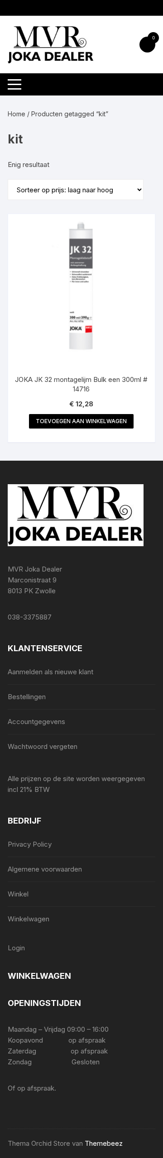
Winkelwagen (28, 919)
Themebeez (104, 1143)
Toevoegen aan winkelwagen (81, 421)
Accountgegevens (36, 721)
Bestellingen (27, 696)
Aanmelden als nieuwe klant (50, 671)
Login (16, 948)
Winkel (18, 894)
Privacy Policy (30, 844)
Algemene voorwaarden (45, 869)
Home (16, 114)
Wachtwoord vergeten (42, 746)
